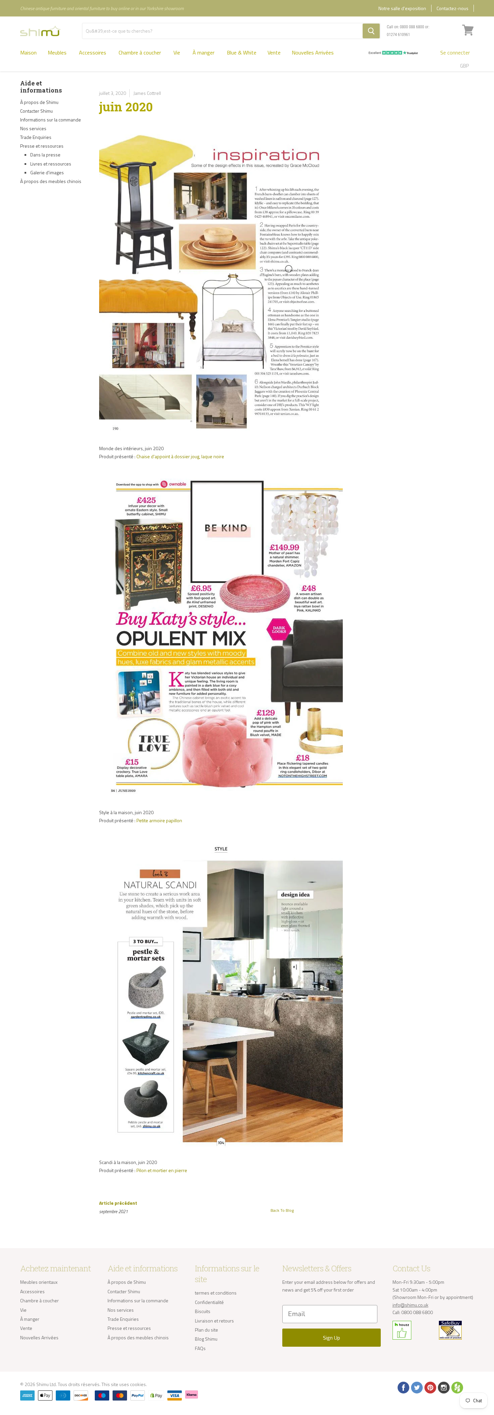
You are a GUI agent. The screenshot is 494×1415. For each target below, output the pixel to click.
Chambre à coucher (140, 52)
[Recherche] (371, 31)
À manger (204, 52)
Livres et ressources (50, 163)
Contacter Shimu (36, 110)
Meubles (58, 52)
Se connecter (455, 52)
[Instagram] (443, 1387)
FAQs (200, 1348)
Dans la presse (45, 154)
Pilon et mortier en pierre (161, 1170)
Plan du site (206, 1329)
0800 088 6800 (412, 27)
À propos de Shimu (39, 102)
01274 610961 (398, 34)
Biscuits (202, 1311)
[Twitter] (416, 1387)
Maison (28, 52)
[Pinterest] (430, 1387)
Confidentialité (209, 1302)
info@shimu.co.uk (410, 1304)
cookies (138, 1384)
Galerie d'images (47, 172)
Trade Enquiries (35, 137)
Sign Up (331, 1338)
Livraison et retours (214, 1320)
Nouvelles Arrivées (313, 52)
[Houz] (456, 1387)
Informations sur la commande (50, 119)
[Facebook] (403, 1387)
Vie (177, 52)
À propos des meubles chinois (50, 181)
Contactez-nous (452, 8)
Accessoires (93, 52)
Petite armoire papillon (159, 820)
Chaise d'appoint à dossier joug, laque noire (180, 456)
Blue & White (241, 52)
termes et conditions (216, 1292)
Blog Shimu (206, 1338)
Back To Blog (282, 1210)
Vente (274, 52)
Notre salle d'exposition (402, 8)
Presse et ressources (42, 145)
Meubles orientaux (38, 1281)
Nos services (33, 128)
